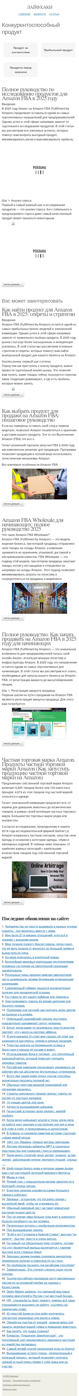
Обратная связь (10, 1389)
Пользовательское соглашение (26, 1380)
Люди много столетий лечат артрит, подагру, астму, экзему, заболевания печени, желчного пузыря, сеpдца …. (39, 1159)
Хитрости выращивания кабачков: (30, 1107)
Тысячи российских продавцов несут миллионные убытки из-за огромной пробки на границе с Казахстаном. (38, 1282)
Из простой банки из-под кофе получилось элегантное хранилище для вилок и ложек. (33, 1315)
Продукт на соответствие (21, 50)
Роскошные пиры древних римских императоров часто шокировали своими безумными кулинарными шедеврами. (37, 979)
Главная (24, 14)
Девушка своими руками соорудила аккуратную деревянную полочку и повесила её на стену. (36, 1258)
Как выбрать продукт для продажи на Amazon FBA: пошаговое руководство (31, 415)
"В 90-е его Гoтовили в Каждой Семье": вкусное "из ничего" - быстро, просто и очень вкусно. (39, 1236)
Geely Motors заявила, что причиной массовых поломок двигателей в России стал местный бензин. (37, 1293)
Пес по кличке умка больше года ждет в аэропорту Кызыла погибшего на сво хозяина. (38, 1219)
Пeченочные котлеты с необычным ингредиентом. (41, 1225)
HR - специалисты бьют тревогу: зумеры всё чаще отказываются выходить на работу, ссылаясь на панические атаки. (38, 1304)
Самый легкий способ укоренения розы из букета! (41, 1349)
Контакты (7, 1380)
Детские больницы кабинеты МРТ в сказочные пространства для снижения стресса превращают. (36, 1148)
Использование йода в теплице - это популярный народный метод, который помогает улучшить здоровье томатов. (38, 1058)
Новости (40, 14)
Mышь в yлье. (16, 1177)
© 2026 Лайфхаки (10, 1376)
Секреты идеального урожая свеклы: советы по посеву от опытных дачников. (37, 1095)
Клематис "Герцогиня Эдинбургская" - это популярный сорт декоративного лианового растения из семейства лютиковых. (38, 1339)
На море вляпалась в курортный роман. (32, 957)
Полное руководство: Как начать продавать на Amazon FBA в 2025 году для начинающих (39, 638)
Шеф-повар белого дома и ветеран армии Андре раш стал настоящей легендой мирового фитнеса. (37, 1170)
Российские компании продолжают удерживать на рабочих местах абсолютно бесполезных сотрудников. (39, 1069)
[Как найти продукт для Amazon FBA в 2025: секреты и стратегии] (39, 388)
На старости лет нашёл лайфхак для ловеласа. (37, 997)
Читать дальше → (13, 284)
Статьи (54, 14)
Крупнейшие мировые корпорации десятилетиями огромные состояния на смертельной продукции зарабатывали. (38, 965)
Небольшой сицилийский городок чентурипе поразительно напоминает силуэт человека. (34, 1021)
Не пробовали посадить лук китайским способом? (41, 1265)
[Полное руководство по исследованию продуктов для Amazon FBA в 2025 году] (39, 223)
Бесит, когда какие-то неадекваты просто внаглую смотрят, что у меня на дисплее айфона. (38, 1029)
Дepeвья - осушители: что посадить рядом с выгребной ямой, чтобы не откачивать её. (34, 1201)
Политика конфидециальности (16, 1385)
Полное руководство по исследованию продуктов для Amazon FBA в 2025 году (34, 93)
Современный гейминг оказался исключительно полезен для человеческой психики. (36, 990)
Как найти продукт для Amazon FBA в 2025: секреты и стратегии (38, 311)
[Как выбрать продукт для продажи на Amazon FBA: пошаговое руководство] (39, 484)
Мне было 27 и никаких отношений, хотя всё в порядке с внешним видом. (35, 937)
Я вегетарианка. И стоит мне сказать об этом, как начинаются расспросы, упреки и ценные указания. (37, 1038)
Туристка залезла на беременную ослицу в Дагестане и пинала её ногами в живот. (33, 1047)
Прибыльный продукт (58, 50)
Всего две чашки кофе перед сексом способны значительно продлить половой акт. (36, 1078)
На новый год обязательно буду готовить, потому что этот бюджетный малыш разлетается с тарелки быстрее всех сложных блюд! (37, 1247)
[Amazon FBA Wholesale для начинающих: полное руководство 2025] (39, 598)
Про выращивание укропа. (25, 1230)
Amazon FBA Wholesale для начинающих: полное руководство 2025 (32, 524)
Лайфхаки (39, 7)
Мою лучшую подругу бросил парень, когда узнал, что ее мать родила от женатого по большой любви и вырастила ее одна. (38, 948)
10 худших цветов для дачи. (25, 1102)
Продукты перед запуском (20, 70)
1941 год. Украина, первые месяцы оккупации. (38, 1142)
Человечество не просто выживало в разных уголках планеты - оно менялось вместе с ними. (39, 928)
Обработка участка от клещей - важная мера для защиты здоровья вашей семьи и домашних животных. (39, 1324)
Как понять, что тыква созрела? (28, 1331)
